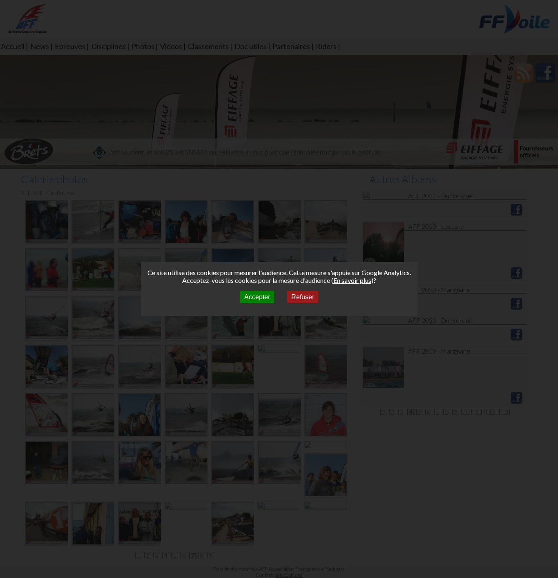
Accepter (257, 296)
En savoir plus (352, 280)
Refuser (302, 296)
